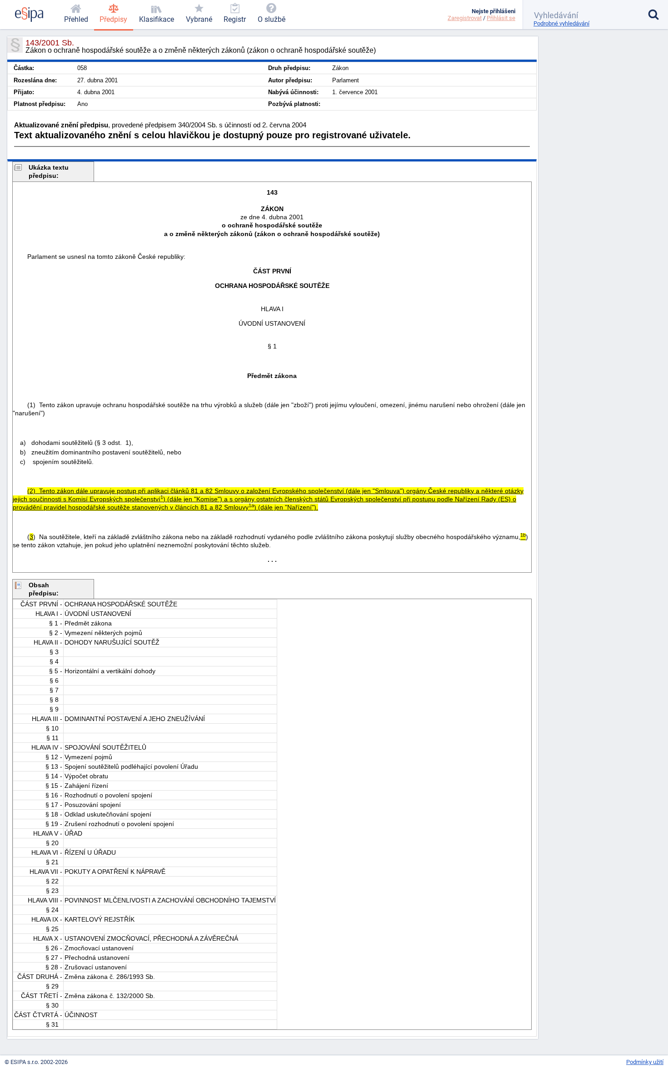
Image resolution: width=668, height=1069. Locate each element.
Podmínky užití (644, 1062)
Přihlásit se (501, 18)
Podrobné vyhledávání (561, 23)
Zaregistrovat (465, 18)
